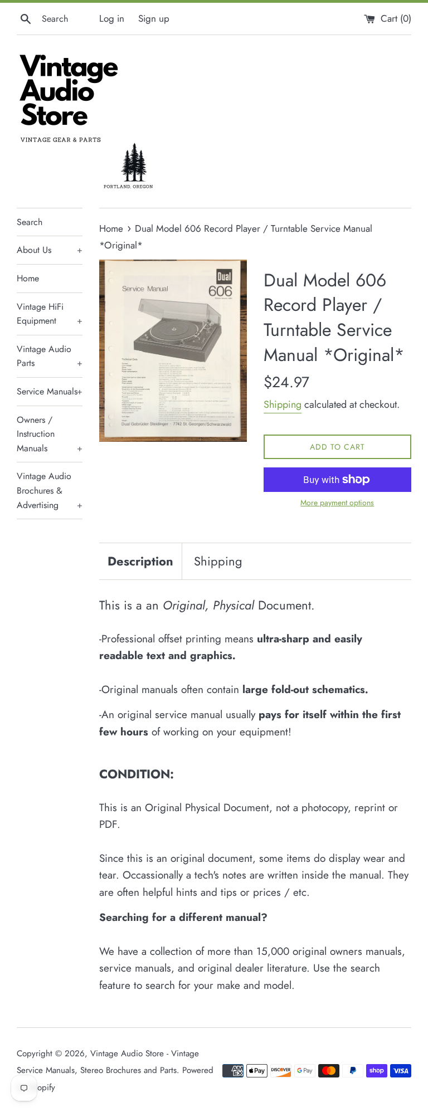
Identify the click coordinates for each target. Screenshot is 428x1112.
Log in (111, 18)
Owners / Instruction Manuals (49, 434)
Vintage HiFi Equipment (49, 314)
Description (140, 561)
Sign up (153, 18)
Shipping (282, 404)
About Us (49, 249)
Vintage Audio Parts (49, 356)
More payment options (337, 502)
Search (29, 222)
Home (28, 278)
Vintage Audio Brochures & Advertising (49, 490)
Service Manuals (49, 391)
